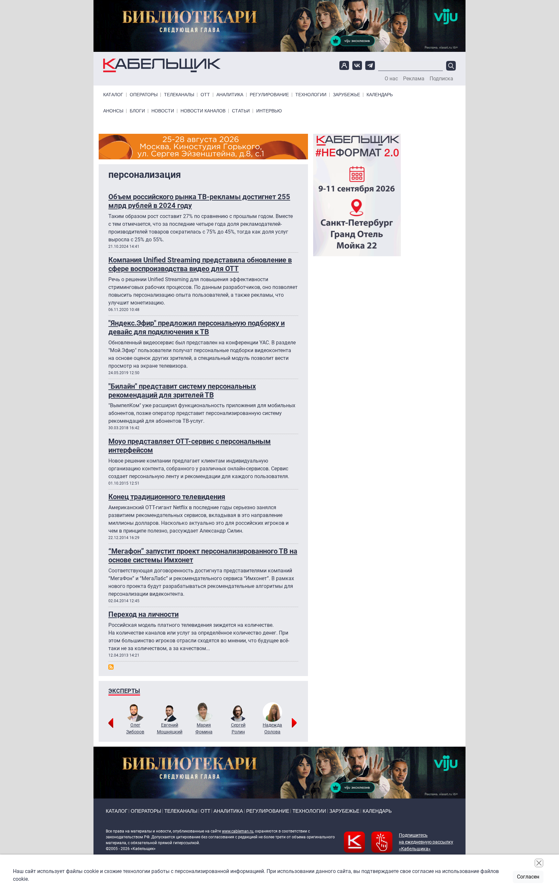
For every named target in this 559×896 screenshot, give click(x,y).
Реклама (413, 79)
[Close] (539, 863)
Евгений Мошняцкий (169, 728)
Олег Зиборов (135, 728)
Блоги (137, 111)
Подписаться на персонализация (111, 667)
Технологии (310, 95)
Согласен (528, 877)
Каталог (113, 95)
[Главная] (162, 66)
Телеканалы (179, 95)
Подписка (441, 79)
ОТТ (205, 95)
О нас (391, 79)
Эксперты (124, 690)
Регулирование (269, 95)
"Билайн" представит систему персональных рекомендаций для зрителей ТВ (182, 390)
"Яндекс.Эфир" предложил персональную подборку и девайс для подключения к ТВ (196, 327)
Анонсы (113, 111)
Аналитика (229, 95)
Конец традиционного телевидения (166, 496)
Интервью (269, 111)
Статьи (241, 111)
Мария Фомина (204, 728)
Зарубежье (346, 95)
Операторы (144, 95)
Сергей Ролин (238, 728)
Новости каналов (203, 111)
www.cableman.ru (237, 831)
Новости (162, 111)
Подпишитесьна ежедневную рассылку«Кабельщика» (426, 842)
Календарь (380, 95)
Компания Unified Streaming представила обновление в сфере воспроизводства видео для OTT (200, 264)
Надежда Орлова (272, 728)
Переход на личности (143, 614)
